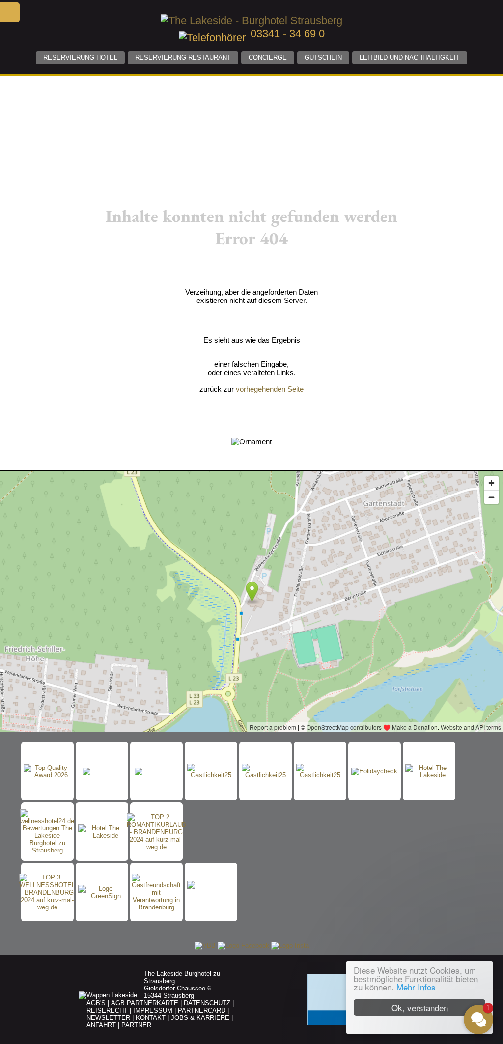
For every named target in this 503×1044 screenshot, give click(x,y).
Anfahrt (101, 1025)
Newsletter (108, 1017)
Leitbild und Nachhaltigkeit (410, 57)
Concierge (268, 57)
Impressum (152, 1010)
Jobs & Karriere (200, 1017)
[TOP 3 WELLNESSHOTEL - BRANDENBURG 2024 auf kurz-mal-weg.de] (47, 892)
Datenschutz (207, 1003)
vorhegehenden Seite (270, 389)
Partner (136, 1025)
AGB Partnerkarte (144, 1003)
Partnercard (201, 1010)
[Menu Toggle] (10, 12)
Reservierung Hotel (80, 57)
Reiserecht (107, 1010)
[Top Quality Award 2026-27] (47, 771)
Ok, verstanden (419, 1007)
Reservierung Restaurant (183, 57)
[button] (419, 930)
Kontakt (151, 1017)
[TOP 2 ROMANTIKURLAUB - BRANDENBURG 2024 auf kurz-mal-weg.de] (156, 832)
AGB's (96, 1003)
